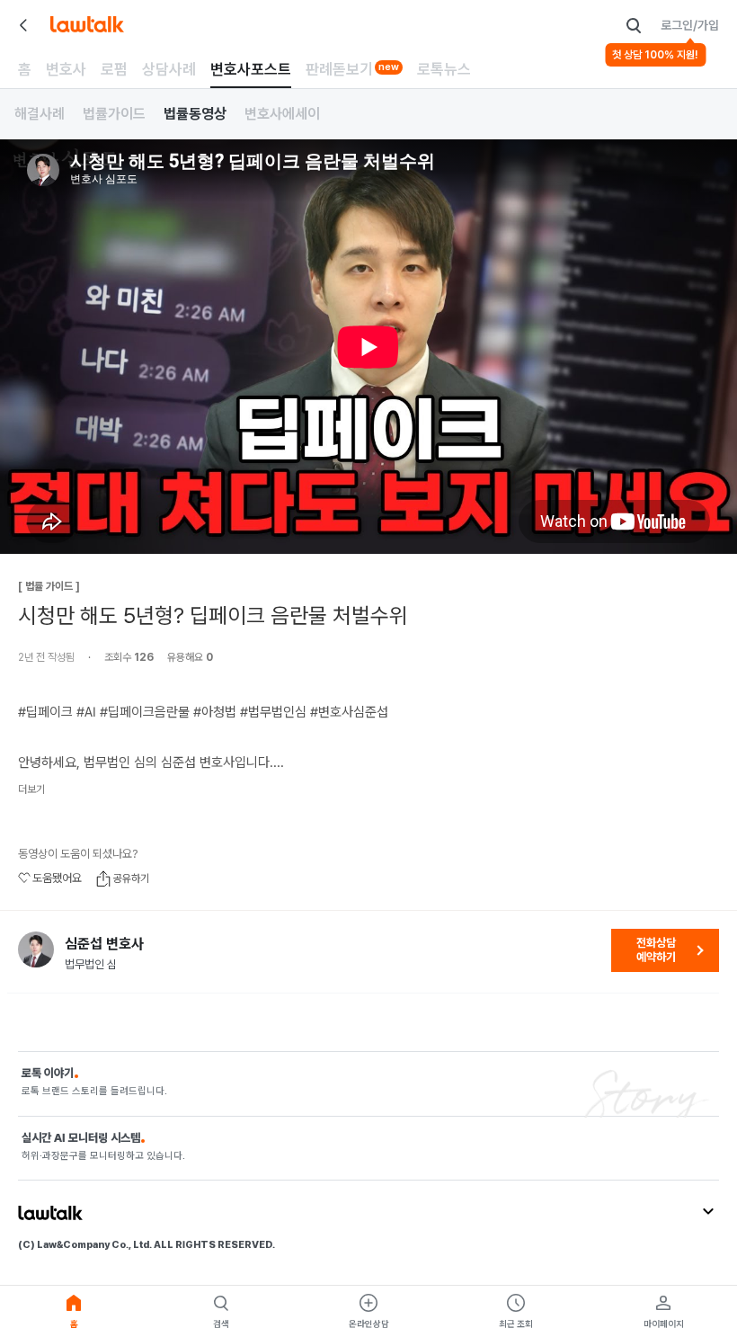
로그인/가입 (690, 25)
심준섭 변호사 (104, 944)
